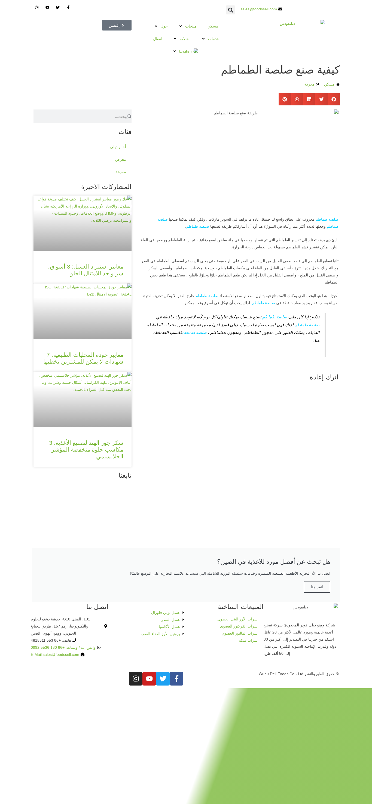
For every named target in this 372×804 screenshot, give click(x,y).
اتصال (157, 38)
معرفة (309, 84)
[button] (230, 9)
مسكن (213, 26)
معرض (120, 159)
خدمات (213, 38)
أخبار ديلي (118, 147)
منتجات (191, 26)
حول (164, 26)
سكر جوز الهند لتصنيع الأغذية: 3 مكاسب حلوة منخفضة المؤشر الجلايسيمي (86, 449)
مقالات (185, 38)
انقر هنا (317, 586)
